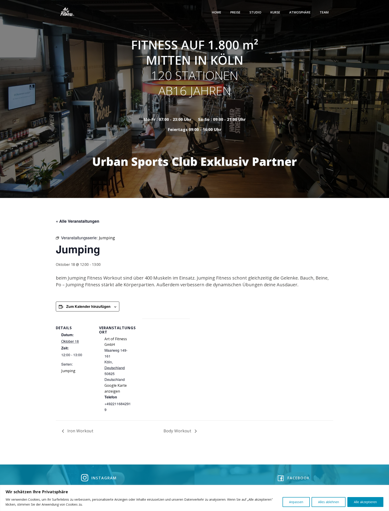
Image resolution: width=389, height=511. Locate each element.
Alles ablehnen (328, 502)
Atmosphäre (300, 12)
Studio (255, 12)
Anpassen (296, 502)
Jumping (68, 370)
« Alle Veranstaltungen (77, 221)
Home (216, 12)
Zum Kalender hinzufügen (88, 306)
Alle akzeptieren (365, 502)
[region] (194, 498)
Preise (235, 12)
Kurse (275, 12)
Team (324, 12)
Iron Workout (79, 430)
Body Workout (177, 430)
